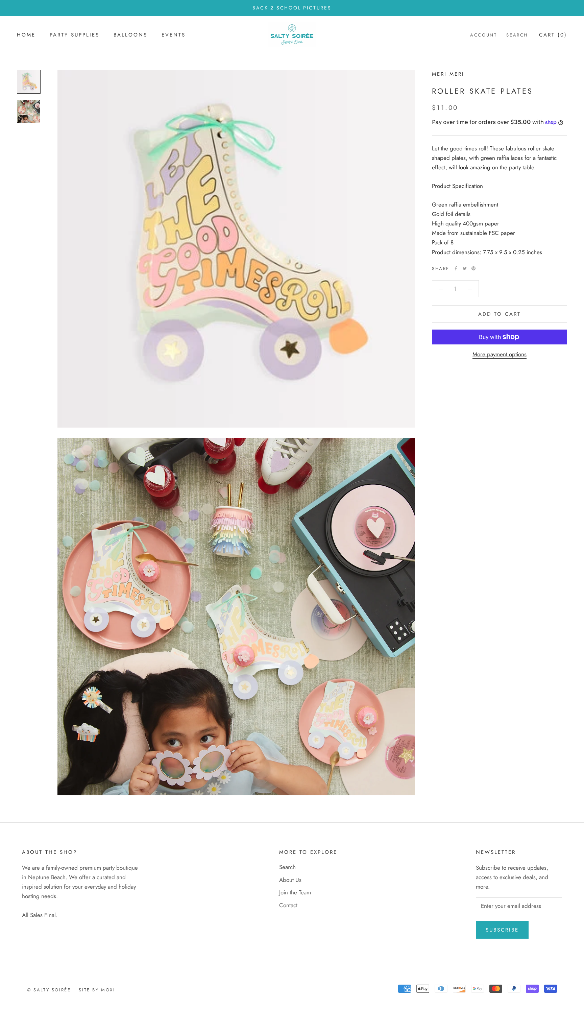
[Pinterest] (473, 268)
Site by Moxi (97, 990)
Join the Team (295, 892)
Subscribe (502, 930)
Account (483, 35)
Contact (288, 905)
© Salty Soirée (49, 990)
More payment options (499, 354)
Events (174, 35)
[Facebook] (456, 268)
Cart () (553, 35)
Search (517, 35)
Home (26, 35)
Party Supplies (74, 35)
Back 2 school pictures (292, 7)
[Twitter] (465, 268)
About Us (290, 880)
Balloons (130, 35)
